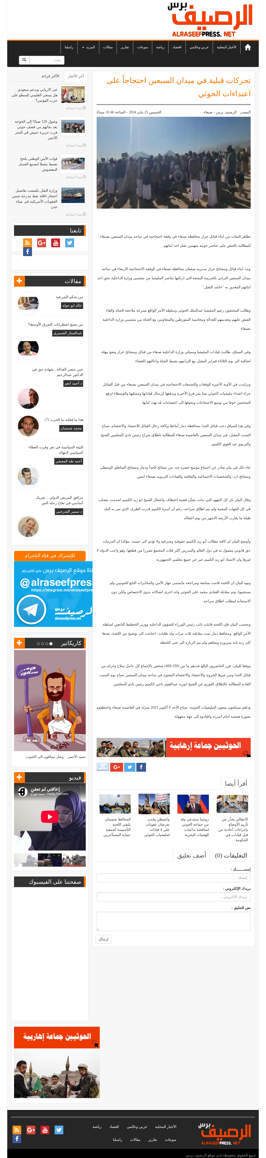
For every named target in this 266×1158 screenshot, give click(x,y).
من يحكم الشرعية (69, 297)
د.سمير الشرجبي (69, 511)
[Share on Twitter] (129, 767)
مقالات (108, 47)
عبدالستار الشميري (68, 333)
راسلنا (69, 47)
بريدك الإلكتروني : (237, 888)
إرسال (103, 939)
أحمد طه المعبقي (69, 461)
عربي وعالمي (199, 47)
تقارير (125, 47)
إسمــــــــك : (241, 869)
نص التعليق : (241, 908)
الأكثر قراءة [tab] (50, 76)
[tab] (236, 783)
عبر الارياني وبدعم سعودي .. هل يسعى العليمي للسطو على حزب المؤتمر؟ (34, 95)
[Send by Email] (103, 767)
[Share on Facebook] (141, 767)
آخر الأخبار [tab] (76, 76)
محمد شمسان (71, 428)
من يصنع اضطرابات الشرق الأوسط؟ (55, 324)
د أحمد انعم (73, 383)
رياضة (160, 47)
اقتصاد (177, 47)
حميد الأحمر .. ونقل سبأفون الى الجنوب (56, 757)
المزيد (90, 47)
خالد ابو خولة (72, 305)
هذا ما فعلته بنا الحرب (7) (64, 420)
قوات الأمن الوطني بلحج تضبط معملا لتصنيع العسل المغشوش (38, 164)
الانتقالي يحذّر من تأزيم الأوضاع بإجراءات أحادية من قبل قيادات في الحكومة (233, 829)
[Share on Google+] (116, 767)
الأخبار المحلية (226, 47)
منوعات (142, 47)
